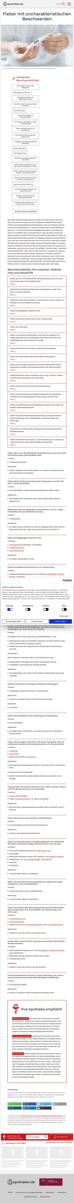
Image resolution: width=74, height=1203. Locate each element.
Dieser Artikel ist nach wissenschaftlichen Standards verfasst (41, 1116)
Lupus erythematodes (32, 859)
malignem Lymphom (56, 857)
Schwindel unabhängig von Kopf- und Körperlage (25, 123)
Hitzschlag (13, 751)
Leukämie (40, 857)
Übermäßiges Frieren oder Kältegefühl (25, 87)
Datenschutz (50, 1192)
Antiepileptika (51, 574)
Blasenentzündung (16, 551)
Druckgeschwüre (15, 545)
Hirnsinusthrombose (55, 925)
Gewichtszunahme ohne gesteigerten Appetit (25, 105)
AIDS (49, 851)
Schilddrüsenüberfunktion (19, 891)
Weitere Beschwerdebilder (26, 211)
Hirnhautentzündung (17, 919)
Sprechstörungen (19, 110)
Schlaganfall (43, 950)
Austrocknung (22, 248)
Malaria (12, 796)
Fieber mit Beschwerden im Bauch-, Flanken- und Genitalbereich (25, 172)
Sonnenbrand (30, 757)
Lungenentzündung (16, 548)
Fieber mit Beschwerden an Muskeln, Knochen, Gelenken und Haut (25, 165)
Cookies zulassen (60, 621)
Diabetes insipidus (34, 643)
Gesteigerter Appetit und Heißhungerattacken (25, 98)
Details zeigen (63, 616)
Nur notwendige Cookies (13, 621)
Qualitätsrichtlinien (30, 1197)
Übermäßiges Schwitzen (21, 92)
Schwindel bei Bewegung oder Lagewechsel (25, 136)
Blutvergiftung (14, 984)
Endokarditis (14, 854)
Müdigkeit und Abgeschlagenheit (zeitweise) (25, 142)
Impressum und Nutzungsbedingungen (29, 1192)
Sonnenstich (14, 754)
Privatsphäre (62, 1192)
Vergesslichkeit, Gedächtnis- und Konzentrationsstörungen (25, 203)
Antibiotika (20, 577)
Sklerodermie (47, 859)
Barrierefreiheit (45, 1197)
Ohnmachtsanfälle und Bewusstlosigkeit (25, 116)
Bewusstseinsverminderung (23, 184)
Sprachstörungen (19, 148)
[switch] (28, 609)
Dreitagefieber (14, 519)
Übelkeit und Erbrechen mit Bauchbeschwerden (25, 196)
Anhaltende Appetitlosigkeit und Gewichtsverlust (25, 190)
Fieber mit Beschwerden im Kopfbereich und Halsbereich (25, 178)
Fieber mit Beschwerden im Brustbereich (25, 129)
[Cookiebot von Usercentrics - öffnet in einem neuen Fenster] (64, 580)
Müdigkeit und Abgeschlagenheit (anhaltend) (25, 159)
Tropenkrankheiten (22, 799)
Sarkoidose (13, 865)
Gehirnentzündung (16, 922)
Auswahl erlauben (37, 621)
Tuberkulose (41, 851)
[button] (15, 1104)
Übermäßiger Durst (19, 153)
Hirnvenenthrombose (34, 925)
